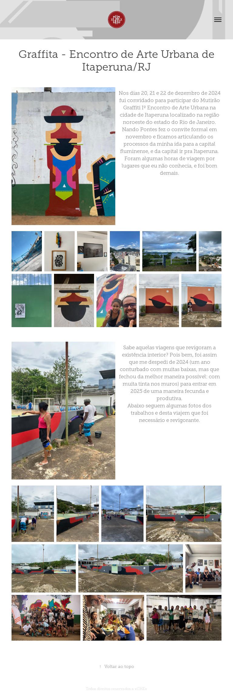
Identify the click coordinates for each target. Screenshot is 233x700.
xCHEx (141, 689)
